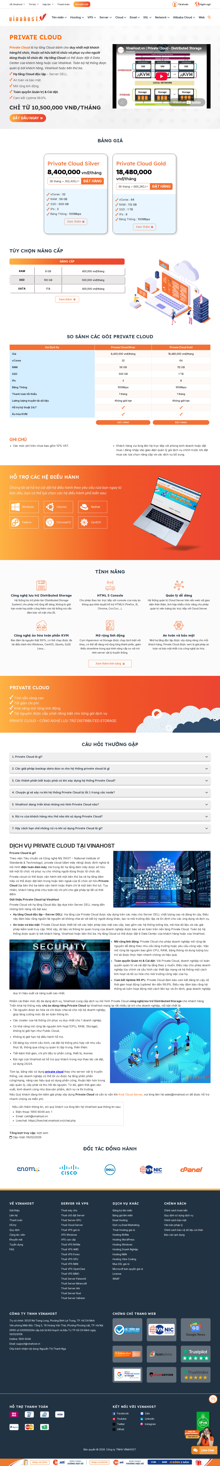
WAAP (116, 1278)
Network (161, 17)
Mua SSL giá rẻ (121, 1263)
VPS (90, 17)
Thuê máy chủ (69, 1210)
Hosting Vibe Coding (124, 1259)
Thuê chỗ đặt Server (73, 1215)
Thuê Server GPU (71, 1220)
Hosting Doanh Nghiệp (125, 1249)
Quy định (14, 1229)
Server (104, 17)
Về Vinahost (15, 4)
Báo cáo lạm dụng (174, 1234)
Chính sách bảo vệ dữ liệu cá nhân (183, 1229)
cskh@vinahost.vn (36, 1116)
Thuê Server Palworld (73, 1278)
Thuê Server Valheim (73, 1298)
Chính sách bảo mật (175, 1220)
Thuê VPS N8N (69, 1263)
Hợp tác (47, 4)
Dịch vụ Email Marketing (126, 1224)
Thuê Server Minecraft (74, 1283)
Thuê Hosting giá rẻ (124, 1229)
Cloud (119, 17)
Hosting (75, 17)
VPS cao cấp (68, 1239)
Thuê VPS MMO (70, 1273)
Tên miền (58, 17)
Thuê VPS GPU (69, 1259)
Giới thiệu (14, 1210)
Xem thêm (74, 221)
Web (202, 17)
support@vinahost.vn (28, 1343)
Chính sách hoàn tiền (176, 1210)
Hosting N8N (120, 1254)
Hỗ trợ (12, 1224)
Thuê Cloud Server (72, 1224)
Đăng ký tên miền (122, 1210)
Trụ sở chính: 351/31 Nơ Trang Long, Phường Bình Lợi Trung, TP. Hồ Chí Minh (52, 1320)
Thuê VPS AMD (70, 1249)
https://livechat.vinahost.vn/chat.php (52, 1120)
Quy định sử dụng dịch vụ (178, 1215)
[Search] (209, 17)
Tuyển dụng (16, 1244)
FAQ (11, 1249)
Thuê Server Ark (70, 1288)
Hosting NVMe (121, 1234)
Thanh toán (63, 4)
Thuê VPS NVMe (70, 1244)
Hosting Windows (122, 1244)
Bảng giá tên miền (123, 1215)
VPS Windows (69, 1234)
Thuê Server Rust (71, 1293)
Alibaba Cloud (182, 17)
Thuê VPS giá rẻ (70, 1229)
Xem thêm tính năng (109, 663)
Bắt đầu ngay (26, 118)
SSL (145, 17)
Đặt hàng (92, 181)
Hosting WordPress (123, 1239)
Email (133, 17)
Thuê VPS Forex (70, 1254)
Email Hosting (120, 1220)
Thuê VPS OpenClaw (73, 1268)
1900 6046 (25, 1338)
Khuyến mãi (82, 4)
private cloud (54, 1071)
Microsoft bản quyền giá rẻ (128, 1268)
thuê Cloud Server (130, 1094)
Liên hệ (13, 1215)
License (117, 1273)
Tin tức (32, 4)
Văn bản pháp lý (173, 1224)
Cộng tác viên (17, 1234)
